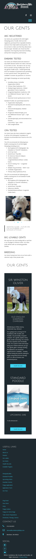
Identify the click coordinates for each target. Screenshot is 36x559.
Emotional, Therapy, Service (10, 517)
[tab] (14, 222)
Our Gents (5, 461)
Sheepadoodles (7, 473)
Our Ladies (6, 458)
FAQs (4, 506)
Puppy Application (8, 485)
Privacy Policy (23, 557)
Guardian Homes (7, 482)
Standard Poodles (8, 476)
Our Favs (5, 491)
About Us (5, 452)
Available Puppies (7, 467)
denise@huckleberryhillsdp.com (15, 530)
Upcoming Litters (7, 479)
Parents (5, 455)
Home (4, 449)
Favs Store (6, 503)
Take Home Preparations (10, 515)
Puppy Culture (6, 509)
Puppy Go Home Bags (9, 512)
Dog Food (5, 500)
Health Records (18, 366)
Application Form (7, 488)
